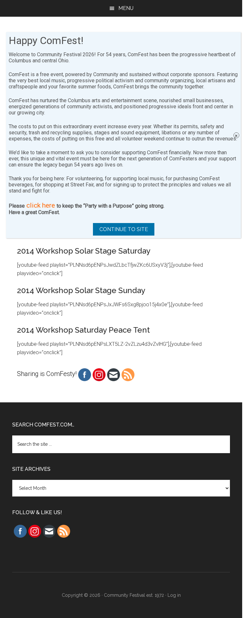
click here (40, 205)
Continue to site (123, 229)
